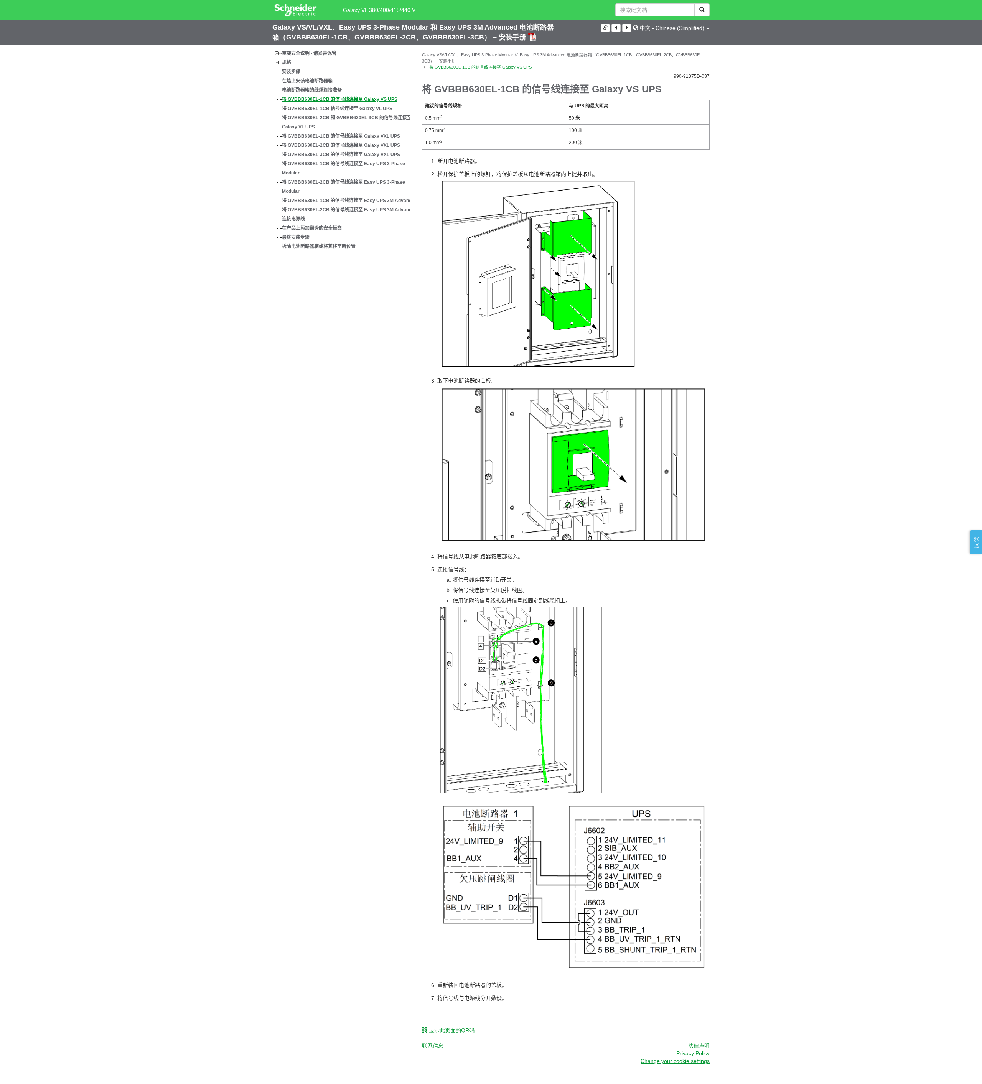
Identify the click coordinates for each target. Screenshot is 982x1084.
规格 (286, 62)
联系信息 (432, 1046)
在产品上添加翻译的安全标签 (312, 228)
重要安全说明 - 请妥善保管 (309, 53)
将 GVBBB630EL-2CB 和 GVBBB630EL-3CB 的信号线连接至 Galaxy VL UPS (347, 122)
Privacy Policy (693, 1053)
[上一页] (616, 28)
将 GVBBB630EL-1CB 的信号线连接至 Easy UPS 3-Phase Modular (343, 168)
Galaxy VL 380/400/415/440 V (379, 10)
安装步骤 (291, 71)
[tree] (341, 150)
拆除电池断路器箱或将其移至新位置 (319, 246)
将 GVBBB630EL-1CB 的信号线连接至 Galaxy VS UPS (339, 99)
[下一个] (626, 28)
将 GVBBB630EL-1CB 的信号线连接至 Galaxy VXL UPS (341, 136)
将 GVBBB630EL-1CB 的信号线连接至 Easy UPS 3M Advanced (349, 200)
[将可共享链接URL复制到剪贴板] (605, 28)
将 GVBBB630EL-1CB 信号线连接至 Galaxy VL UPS (337, 108)
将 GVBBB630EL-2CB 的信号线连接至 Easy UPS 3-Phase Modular (343, 186)
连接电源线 (293, 219)
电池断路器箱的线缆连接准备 (312, 90)
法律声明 (699, 1046)
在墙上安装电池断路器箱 (307, 81)
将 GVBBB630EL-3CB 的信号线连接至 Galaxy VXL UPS (341, 154)
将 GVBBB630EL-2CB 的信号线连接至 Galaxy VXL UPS (341, 145)
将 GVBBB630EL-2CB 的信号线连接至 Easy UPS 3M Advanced (349, 209)
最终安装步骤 (296, 237)
